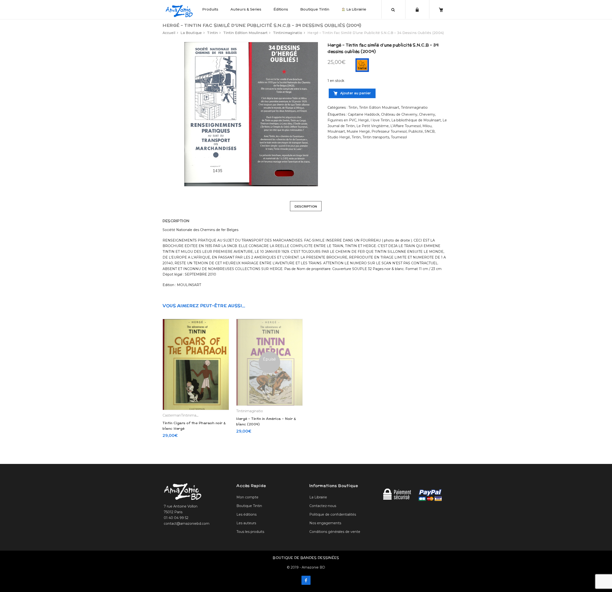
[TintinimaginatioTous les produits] (362, 65)
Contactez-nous (322, 506)
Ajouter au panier (355, 93)
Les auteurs (246, 523)
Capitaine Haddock (363, 114)
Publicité (415, 131)
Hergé (363, 120)
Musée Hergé (358, 131)
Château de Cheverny (399, 114)
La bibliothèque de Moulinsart (416, 120)
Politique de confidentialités (332, 514)
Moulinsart (336, 131)
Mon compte (247, 497)
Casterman (172, 415)
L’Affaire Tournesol (405, 126)
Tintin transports (375, 137)
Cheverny (427, 114)
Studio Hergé (339, 137)
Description (306, 206)
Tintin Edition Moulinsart (245, 33)
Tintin (212, 33)
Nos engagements (325, 523)
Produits (210, 9)
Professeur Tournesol (389, 131)
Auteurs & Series (245, 9)
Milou (427, 126)
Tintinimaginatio (287, 33)
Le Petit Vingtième (372, 126)
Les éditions (246, 514)
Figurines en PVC (342, 120)
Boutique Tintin (314, 9)
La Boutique (191, 33)
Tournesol (399, 137)
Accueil (169, 33)
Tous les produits (250, 532)
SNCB (430, 131)
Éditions (280, 9)
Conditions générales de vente (334, 532)
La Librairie (355, 9)
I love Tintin (380, 120)
